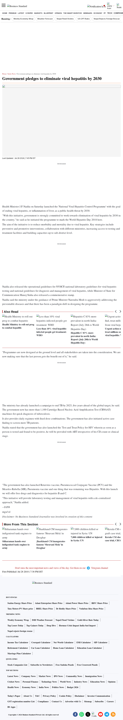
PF (105, 13)
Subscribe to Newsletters (41, 664)
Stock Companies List (17, 664)
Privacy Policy (49, 695)
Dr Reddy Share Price (66, 608)
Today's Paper (14, 695)
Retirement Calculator (18, 647)
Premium (12, 13)
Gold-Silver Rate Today (88, 620)
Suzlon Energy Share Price (20, 603)
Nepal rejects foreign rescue (20, 631)
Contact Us (57, 701)
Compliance (43, 701)
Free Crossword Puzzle (87, 664)
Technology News (49, 681)
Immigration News (93, 676)
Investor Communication (98, 695)
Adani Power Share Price (77, 603)
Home (4, 13)
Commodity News (74, 676)
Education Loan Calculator (89, 647)
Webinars (87, 13)
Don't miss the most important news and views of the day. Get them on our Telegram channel (61, 567)
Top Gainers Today (35, 625)
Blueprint (48, 13)
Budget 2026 (72, 687)
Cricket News (14, 681)
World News (65, 681)
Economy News (29, 687)
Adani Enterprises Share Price (48, 603)
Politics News (58, 687)
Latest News (13, 676)
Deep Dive (51, 625)
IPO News (58, 676)
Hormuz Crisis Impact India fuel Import (77, 625)
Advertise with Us (73, 701)
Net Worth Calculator (63, 642)
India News (12, 74)
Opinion (58, 13)
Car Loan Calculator (40, 647)
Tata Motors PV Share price (20, 608)
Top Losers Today (15, 625)
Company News (28, 676)
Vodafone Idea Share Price (91, 608)
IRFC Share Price (100, 603)
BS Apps (11, 706)
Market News (45, 676)
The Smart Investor (72, 13)
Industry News (80, 681)
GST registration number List (21, 701)
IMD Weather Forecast (42, 620)
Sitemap (88, 701)
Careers (110, 701)
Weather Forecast (45, 19)
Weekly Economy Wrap (23, 19)
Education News (97, 681)
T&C (37, 695)
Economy (98, 13)
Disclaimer (79, 695)
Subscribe (99, 701)
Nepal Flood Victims (65, 19)
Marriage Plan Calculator (19, 653)
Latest (21, 13)
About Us (27, 695)
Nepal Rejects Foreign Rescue (107, 19)
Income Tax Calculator (18, 642)
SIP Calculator (100, 642)
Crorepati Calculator (40, 642)
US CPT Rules (84, 19)
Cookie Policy (65, 695)
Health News (13, 687)
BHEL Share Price (44, 608)
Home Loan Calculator (63, 647)
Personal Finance (30, 681)
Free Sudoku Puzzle (65, 664)
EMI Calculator (83, 642)
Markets (38, 13)
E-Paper (29, 13)
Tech (109, 13)
